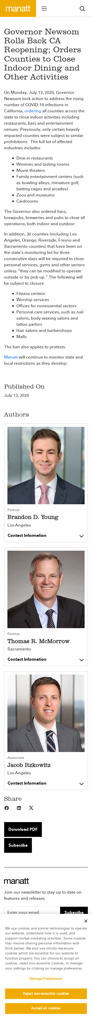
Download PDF (23, 829)
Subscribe (18, 845)
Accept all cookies (46, 1008)
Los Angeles (19, 525)
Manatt (11, 357)
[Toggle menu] (44, 8)
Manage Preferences (46, 979)
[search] (82, 8)
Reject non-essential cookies (46, 994)
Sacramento (19, 649)
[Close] (85, 921)
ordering (33, 110)
